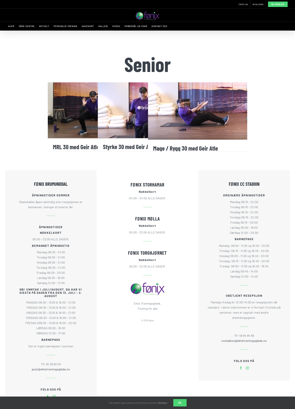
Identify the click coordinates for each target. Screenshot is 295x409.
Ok (180, 402)
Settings (162, 402)
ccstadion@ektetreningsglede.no (244, 341)
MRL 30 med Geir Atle (76, 146)
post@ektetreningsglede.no (51, 369)
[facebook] (240, 368)
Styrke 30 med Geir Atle (129, 146)
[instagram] (247, 368)
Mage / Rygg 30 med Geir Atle (185, 148)
